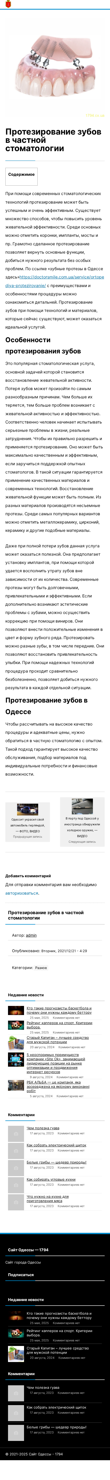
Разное (41, 968)
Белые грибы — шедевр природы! (57, 1162)
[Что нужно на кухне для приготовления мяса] (16, 1202)
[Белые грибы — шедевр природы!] (16, 1168)
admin (31, 935)
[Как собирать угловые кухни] (16, 1185)
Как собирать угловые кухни (51, 1179)
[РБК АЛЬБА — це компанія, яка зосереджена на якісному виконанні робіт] (16, 1085)
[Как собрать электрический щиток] (16, 1151)
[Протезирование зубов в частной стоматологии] (55, 67)
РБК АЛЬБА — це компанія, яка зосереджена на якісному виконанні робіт (58, 1086)
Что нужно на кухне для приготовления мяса (48, 1198)
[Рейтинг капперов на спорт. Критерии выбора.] (16, 1025)
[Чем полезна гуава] (16, 1134)
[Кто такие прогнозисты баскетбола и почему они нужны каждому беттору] (16, 1010)
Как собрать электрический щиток (56, 1145)
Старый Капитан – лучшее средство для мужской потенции (58, 1039)
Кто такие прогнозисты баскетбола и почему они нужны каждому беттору (59, 1010)
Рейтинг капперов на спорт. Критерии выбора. (59, 1025)
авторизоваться (21, 893)
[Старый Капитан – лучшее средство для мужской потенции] (16, 1043)
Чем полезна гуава (43, 1128)
